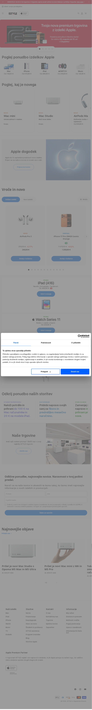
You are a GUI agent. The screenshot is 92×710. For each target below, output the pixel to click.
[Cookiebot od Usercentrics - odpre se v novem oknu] (79, 336)
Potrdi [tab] (15, 343)
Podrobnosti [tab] (46, 343)
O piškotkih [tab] (75, 343)
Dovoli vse (75, 372)
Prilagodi (44, 372)
